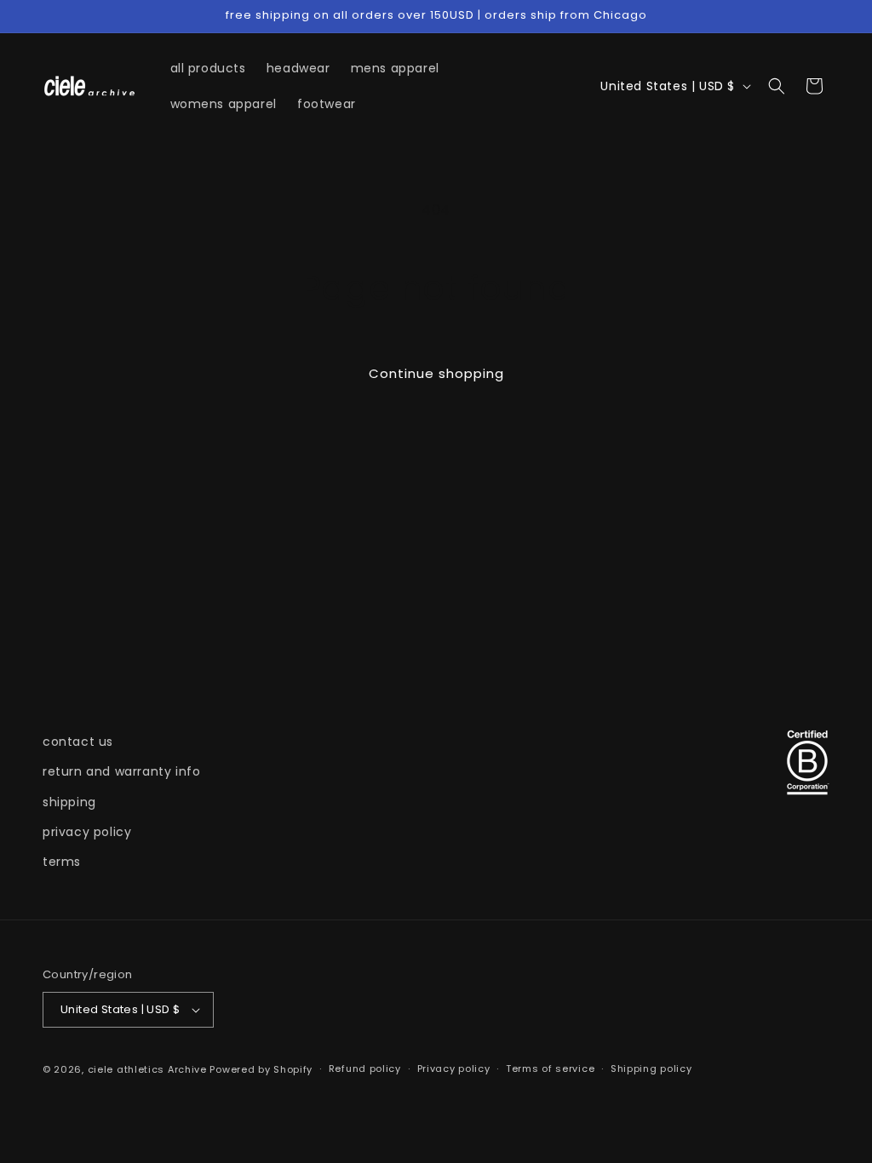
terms (62, 861)
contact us (78, 741)
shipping (69, 802)
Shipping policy (651, 1068)
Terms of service (550, 1068)
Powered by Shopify (261, 1069)
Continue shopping (436, 373)
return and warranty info (121, 771)
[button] (776, 86)
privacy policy (87, 831)
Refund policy (365, 1068)
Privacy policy (453, 1068)
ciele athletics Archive (147, 1069)
